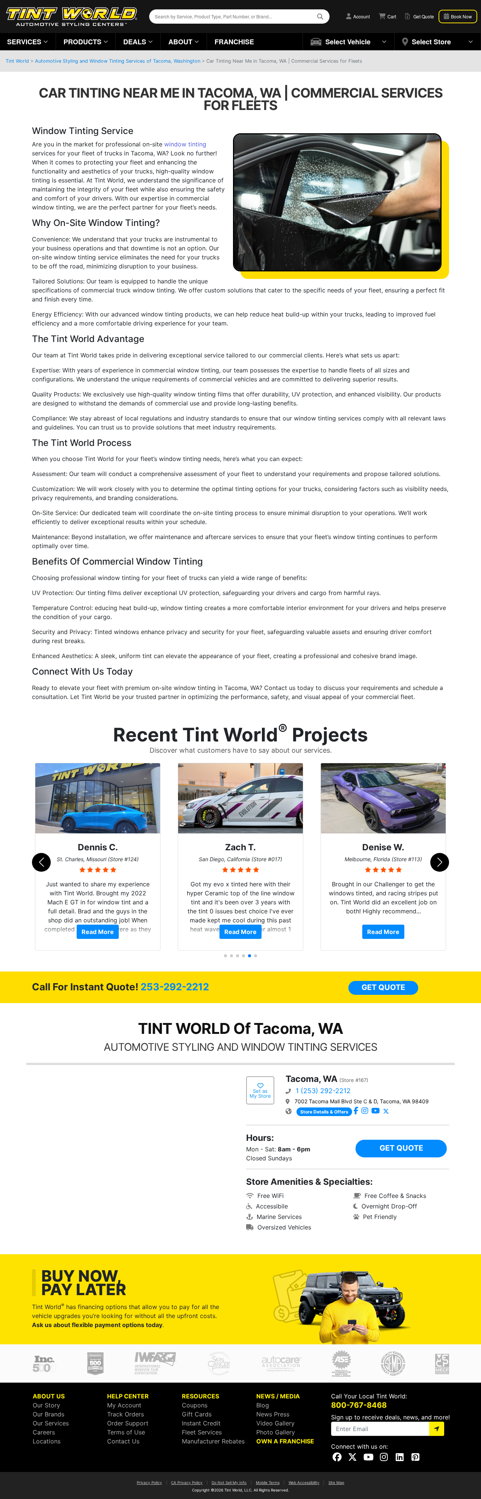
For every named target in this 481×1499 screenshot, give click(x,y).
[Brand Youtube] (375, 1111)
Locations (47, 1441)
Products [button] (82, 42)
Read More (98, 932)
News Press (272, 1414)
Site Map (336, 1482)
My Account (124, 1405)
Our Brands (48, 1414)
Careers (44, 1432)
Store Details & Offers (324, 1112)
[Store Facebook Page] (356, 1111)
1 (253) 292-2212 (323, 1091)
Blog (262, 1405)
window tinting (185, 144)
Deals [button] (134, 42)
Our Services (51, 1423)
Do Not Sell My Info (229, 1482)
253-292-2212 (175, 987)
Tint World (17, 61)
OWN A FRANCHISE (285, 1441)
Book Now (461, 16)
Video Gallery (275, 1423)
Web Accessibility (304, 1482)
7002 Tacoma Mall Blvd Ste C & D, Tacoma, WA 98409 (362, 1101)
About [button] (180, 42)
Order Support (127, 1423)
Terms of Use (126, 1432)
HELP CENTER (128, 1396)
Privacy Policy (149, 1482)
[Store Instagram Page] (365, 1111)
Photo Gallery (275, 1432)
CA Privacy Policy (187, 1482)
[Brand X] (386, 1111)
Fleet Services (202, 1432)
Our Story (46, 1405)
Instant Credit (201, 1423)
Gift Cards (197, 1414)
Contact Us (123, 1441)
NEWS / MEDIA (278, 1396)
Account (361, 16)
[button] (349, 41)
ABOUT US (49, 1396)
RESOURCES (200, 1396)
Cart (391, 16)
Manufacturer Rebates (213, 1441)
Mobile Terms (268, 1482)
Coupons (194, 1405)
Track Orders (125, 1414)
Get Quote (383, 987)
